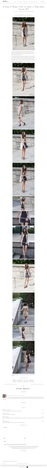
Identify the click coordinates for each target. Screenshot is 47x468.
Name (5, 438)
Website (5, 441)
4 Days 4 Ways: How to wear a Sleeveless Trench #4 (37, 384)
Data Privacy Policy (21, 463)
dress (27, 380)
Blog (15, 1)
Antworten (43, 409)
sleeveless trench (25, 381)
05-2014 (15, 380)
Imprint (18, 463)
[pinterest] (4, 463)
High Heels (14, 381)
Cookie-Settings (26, 463)
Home (14, 11)
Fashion (17, 11)
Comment (29, 15)
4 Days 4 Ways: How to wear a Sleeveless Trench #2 (9, 384)
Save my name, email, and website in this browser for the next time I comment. (15, 444)
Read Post (24, 15)
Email (25, 438)
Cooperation (25, 1)
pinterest (27, 388)
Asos (24, 380)
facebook (19, 388)
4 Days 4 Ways (20, 380)
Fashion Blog (31, 380)
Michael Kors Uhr (19, 381)
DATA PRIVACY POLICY (32, 448)
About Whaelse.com (32, 1)
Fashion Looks (20, 1)
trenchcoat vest (31, 381)
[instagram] (3, 463)
